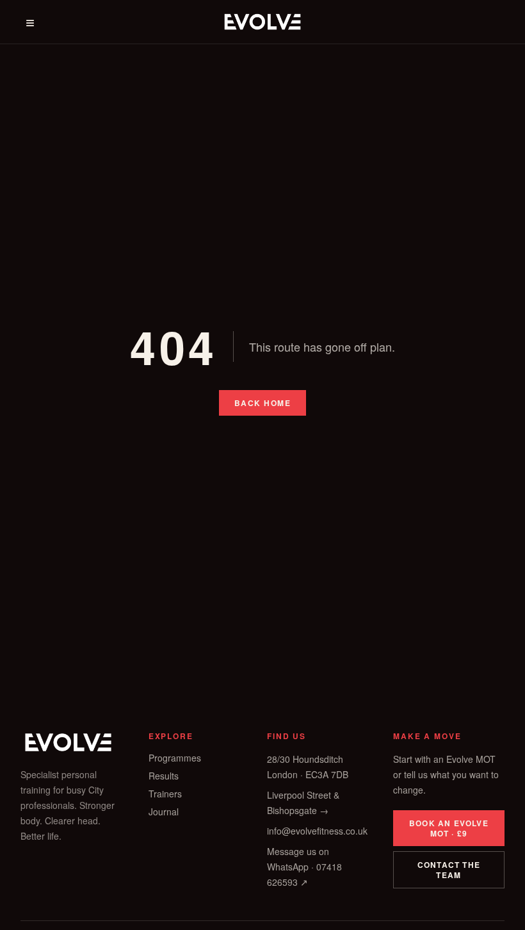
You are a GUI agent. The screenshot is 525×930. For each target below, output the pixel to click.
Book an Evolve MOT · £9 (449, 828)
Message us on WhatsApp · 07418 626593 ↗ (304, 866)
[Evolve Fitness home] (262, 22)
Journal (164, 811)
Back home (262, 403)
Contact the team (448, 870)
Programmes (175, 757)
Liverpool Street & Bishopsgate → (303, 802)
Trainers (165, 793)
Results (164, 775)
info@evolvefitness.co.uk (317, 830)
